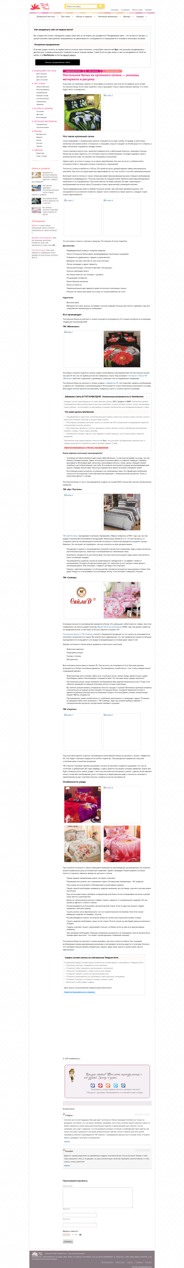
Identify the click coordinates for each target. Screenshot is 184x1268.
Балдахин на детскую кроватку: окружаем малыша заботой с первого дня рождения (45, 177)
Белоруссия (41, 134)
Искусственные (42, 87)
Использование (42, 90)
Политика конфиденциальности (142, 1267)
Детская (39, 114)
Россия (39, 143)
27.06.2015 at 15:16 (142, 1150)
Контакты (115, 10)
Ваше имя (66, 1209)
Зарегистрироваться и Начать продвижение (86, 447)
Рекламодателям (107, 1262)
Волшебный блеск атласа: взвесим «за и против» (50, 200)
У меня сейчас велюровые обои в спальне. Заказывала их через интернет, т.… (44, 229)
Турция (39, 146)
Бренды (128, 17)
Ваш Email (66, 1219)
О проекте (125, 10)
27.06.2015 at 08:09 (142, 1114)
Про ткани (67, 17)
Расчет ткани (137, 10)
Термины (40, 104)
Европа (39, 137)
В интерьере (41, 117)
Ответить (67, 1142)
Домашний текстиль (47, 17)
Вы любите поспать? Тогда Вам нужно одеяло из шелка (50, 210)
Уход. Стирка (41, 156)
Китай (38, 140)
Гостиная (40, 111)
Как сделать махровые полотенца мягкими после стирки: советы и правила (45, 190)
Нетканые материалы (109, 17)
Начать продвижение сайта (57, 62)
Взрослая (40, 153)
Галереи (148, 10)
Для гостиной (42, 80)
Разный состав (42, 96)
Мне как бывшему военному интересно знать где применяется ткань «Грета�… (44, 241)
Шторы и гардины (85, 17)
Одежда (141, 17)
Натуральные (41, 93)
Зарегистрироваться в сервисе (79, 992)
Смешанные (41, 102)
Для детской (41, 77)
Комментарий (67, 1186)
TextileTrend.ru (62, 1254)
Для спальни (41, 74)
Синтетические (42, 99)
